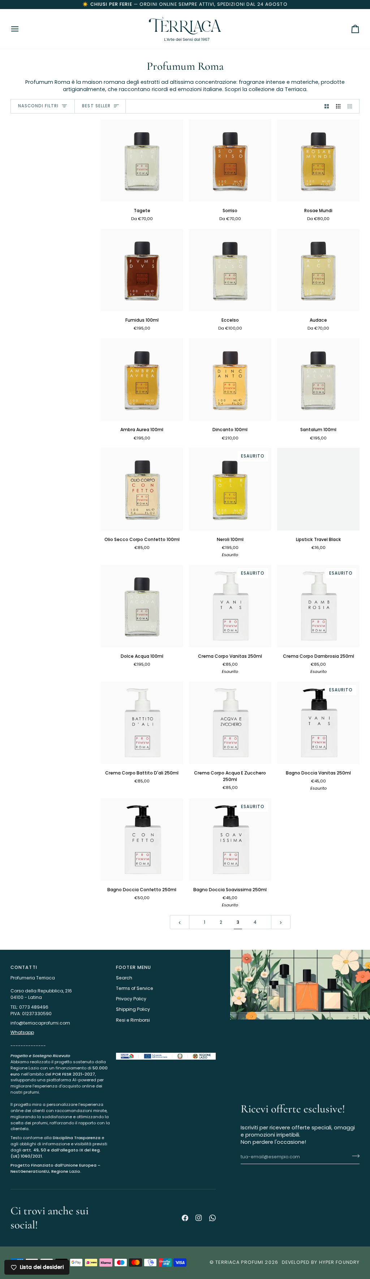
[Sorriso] (230, 160)
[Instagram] (198, 1218)
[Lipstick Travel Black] (318, 489)
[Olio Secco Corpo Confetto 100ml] (142, 489)
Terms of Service (134, 988)
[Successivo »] (281, 922)
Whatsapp (22, 1032)
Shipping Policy (133, 1009)
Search (124, 978)
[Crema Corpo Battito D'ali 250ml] (142, 723)
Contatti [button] (23, 967)
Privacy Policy (131, 999)
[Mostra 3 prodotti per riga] (338, 106)
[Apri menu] (21, 29)
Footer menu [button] (133, 967)
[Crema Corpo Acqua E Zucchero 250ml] (230, 723)
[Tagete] (142, 160)
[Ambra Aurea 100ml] (142, 379)
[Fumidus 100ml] (142, 270)
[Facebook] (185, 1218)
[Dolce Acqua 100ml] (142, 606)
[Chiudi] (350, 1180)
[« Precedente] (179, 922)
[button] (60, 1051)
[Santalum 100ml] (318, 379)
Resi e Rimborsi (133, 1020)
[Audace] (318, 270)
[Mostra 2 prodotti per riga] (326, 106)
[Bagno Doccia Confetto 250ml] (142, 839)
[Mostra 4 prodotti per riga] (351, 106)
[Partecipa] (342, 1249)
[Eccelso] (230, 270)
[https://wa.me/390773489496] (212, 1218)
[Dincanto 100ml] (230, 379)
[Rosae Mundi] (318, 160)
